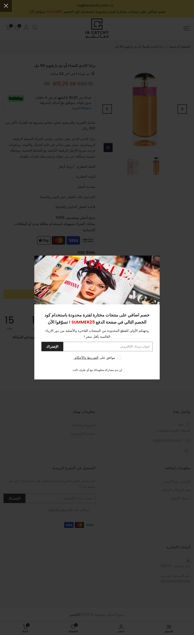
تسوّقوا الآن (58, 322)
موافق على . (94, 357)
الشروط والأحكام (86, 357)
